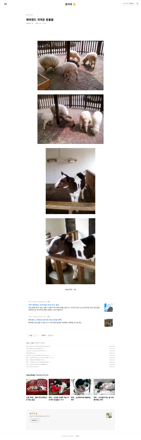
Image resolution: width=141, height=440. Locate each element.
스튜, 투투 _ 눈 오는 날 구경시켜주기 (35, 351)
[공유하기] (34, 335)
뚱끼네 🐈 (70, 4)
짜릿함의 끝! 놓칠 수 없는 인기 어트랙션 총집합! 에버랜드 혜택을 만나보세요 (54, 322)
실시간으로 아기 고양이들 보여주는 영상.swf (37, 346)
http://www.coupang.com (37, 301)
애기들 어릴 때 (30, 353)
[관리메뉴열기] (137, 3)
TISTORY (70, 436)
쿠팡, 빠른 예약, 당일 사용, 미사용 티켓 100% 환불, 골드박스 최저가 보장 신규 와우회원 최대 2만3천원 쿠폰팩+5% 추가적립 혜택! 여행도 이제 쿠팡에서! (64, 308)
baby (32, 343)
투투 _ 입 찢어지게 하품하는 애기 (34, 360)
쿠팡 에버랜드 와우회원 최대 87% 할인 (43, 305)
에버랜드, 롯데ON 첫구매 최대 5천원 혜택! (45, 319)
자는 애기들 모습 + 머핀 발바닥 (34, 348)
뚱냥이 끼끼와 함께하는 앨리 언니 (40, 416)
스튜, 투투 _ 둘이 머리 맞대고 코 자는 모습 (37, 355)
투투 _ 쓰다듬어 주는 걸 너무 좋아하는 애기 (37, 362)
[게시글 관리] (36, 335)
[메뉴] (5, 4)
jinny (28, 343)
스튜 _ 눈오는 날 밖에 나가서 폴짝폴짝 (36, 364)
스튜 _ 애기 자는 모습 (31, 366)
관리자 (77, 436)
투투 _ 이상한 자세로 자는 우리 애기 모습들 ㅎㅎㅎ (39, 357)
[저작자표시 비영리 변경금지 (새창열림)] (50, 335)
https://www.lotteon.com (37, 316)
